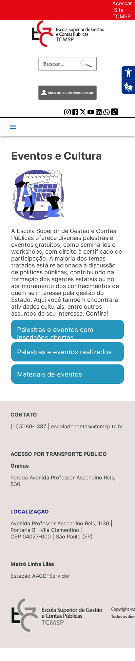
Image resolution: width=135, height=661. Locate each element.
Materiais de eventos (49, 374)
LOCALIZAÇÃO (29, 511)
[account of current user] (13, 127)
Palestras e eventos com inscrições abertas (55, 329)
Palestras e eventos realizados (64, 352)
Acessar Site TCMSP (122, 10)
